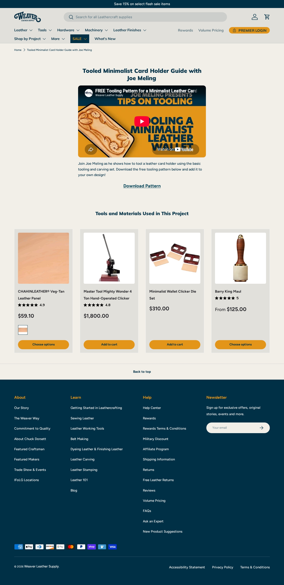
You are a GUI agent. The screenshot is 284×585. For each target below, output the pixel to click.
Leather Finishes (127, 30)
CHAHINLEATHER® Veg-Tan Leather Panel (41, 294)
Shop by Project (27, 38)
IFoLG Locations (26, 480)
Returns (148, 470)
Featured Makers (26, 459)
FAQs (147, 511)
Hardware (65, 30)
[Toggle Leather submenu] (31, 30)
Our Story (21, 408)
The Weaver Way (26, 418)
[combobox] (145, 17)
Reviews (149, 490)
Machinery (94, 30)
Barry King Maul (228, 291)
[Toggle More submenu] (63, 39)
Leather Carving (83, 459)
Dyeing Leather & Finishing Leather (97, 449)
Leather (20, 30)
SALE (77, 38)
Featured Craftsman (29, 449)
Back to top (142, 372)
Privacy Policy (222, 567)
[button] (267, 17)
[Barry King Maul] (240, 258)
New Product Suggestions (162, 531)
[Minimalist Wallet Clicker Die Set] (174, 258)
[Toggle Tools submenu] (50, 30)
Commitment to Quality (32, 428)
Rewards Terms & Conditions (164, 428)
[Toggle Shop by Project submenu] (44, 39)
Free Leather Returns (158, 480)
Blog (74, 490)
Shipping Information (159, 459)
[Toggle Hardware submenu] (78, 30)
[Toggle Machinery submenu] (106, 30)
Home (18, 50)
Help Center (152, 408)
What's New (105, 38)
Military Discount (155, 439)
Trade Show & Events (30, 470)
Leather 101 (79, 480)
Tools (42, 30)
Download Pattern (142, 185)
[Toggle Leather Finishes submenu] (144, 30)
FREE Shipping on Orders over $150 (85, 4)
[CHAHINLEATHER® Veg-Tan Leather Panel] (43, 258)
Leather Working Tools (87, 428)
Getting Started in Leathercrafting (96, 408)
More (55, 38)
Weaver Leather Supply (41, 566)
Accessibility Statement (187, 567)
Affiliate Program (156, 449)
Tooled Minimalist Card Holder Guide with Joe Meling (59, 50)
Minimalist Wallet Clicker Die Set (172, 294)
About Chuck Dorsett (30, 439)
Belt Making (79, 439)
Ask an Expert (153, 521)
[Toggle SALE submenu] (85, 39)
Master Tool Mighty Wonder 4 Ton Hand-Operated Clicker (108, 294)
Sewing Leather (82, 418)
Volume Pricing (211, 30)
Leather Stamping (84, 470)
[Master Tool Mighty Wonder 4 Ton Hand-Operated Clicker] (109, 258)
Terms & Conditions (255, 567)
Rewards (185, 30)
